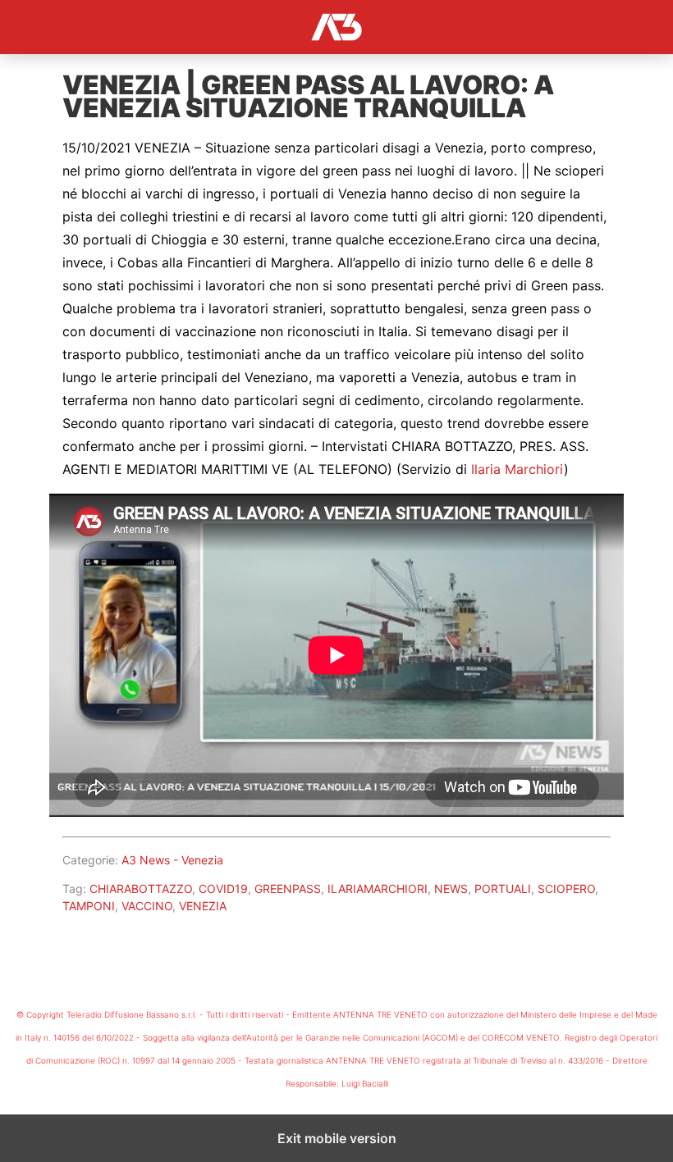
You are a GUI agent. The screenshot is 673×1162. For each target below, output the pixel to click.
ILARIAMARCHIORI (377, 888)
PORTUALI (502, 888)
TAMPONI (88, 906)
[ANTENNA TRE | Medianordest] (336, 27)
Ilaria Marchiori (517, 469)
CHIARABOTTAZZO (140, 888)
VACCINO (146, 906)
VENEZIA (203, 906)
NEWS (451, 888)
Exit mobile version (336, 1138)
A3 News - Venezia (172, 860)
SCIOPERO (566, 888)
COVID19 (223, 888)
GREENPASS (287, 888)
